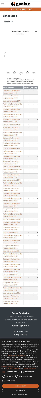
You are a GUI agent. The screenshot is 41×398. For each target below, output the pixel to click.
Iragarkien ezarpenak (7, 366)
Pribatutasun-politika (30, 368)
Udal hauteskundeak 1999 (11, 180)
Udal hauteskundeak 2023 (11, 293)
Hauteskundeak (20, 9)
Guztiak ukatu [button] (20, 390)
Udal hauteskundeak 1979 (11, 101)
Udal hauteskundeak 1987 (11, 125)
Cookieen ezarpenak (13, 368)
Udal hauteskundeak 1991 (11, 148)
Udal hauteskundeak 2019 (11, 275)
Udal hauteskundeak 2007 (11, 219)
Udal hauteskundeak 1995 (11, 167)
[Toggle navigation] (3, 4)
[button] (20, 395)
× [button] (39, 340)
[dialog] (20, 368)
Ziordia (7, 21)
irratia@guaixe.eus (20, 335)
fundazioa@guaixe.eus (20, 326)
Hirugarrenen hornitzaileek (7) (16, 355)
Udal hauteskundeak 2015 (11, 251)
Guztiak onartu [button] (20, 386)
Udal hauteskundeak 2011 (11, 232)
